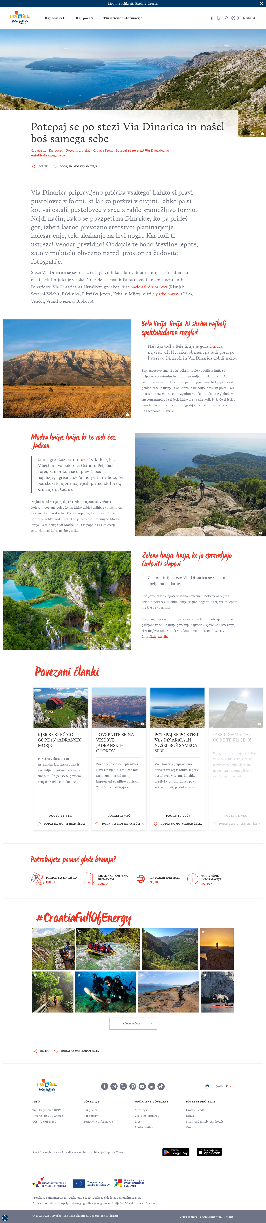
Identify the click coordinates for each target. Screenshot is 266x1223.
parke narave (168, 294)
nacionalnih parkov (148, 287)
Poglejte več (60, 815)
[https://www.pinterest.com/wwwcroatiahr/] (132, 1086)
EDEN (190, 1116)
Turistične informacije (98, 1121)
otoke (83, 459)
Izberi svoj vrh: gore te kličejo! (232, 737)
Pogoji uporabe (188, 1216)
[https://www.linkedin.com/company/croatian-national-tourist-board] (151, 1086)
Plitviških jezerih (154, 637)
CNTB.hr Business (147, 1116)
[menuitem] (175, 1152)
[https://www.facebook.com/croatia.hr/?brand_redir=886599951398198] (104, 1086)
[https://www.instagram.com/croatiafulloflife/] (114, 1086)
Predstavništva (144, 1127)
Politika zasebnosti (210, 1216)
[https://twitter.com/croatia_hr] (123, 1086)
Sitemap (229, 1216)
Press (138, 1121)
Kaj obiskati (91, 1116)
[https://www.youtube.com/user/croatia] (142, 1086)
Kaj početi (90, 1110)
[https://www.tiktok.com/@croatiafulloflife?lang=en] (161, 1086)
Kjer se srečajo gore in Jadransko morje (60, 740)
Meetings (141, 1110)
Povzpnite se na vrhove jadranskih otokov (115, 743)
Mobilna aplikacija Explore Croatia (133, 4)
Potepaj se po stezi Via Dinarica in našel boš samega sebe (176, 743)
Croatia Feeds (195, 1110)
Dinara (215, 346)
